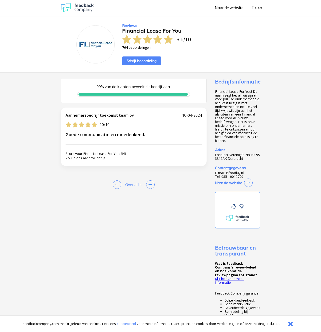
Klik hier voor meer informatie (229, 280)
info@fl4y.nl (235, 173)
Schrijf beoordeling (142, 61)
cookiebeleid (126, 323)
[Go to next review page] (149, 184)
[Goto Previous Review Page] (118, 184)
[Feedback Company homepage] (77, 11)
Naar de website (229, 8)
